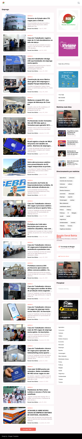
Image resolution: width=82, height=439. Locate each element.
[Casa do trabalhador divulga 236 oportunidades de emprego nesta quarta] (14, 63)
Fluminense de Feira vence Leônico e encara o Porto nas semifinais (39, 392)
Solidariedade (64, 222)
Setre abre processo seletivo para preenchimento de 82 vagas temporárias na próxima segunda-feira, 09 (39, 164)
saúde (68, 216)
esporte (70, 197)
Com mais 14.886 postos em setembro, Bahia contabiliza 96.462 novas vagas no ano (38, 371)
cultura (70, 184)
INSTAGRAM (62, 97)
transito (73, 222)
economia (62, 193)
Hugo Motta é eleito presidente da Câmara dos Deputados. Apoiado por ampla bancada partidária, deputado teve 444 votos (73, 132)
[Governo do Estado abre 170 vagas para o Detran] (14, 22)
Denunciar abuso (64, 256)
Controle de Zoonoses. (66, 181)
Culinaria (62, 184)
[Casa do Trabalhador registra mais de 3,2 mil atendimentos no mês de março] (14, 42)
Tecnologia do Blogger (67, 246)
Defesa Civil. (63, 187)
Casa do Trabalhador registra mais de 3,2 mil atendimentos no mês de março (40, 40)
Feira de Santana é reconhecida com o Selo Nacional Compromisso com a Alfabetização (72, 142)
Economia (61, 341)
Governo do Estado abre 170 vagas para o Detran (39, 19)
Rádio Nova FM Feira (64, 64)
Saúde (60, 370)
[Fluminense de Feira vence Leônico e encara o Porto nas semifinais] (14, 394)
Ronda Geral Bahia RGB (67, 236)
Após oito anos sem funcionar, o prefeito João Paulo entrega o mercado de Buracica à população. (73, 162)
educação (71, 193)
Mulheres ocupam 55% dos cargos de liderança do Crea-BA (39, 102)
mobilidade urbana (65, 206)
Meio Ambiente (64, 203)
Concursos (61, 330)
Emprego (62, 197)
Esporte (61, 350)
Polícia (62, 209)
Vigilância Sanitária (65, 229)
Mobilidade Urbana (64, 359)
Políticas (61, 365)
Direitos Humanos (65, 190)
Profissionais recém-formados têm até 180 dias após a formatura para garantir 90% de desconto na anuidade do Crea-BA (40, 123)
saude (61, 216)
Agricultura (63, 177)
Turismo (70, 225)
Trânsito (62, 225)
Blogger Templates (13, 436)
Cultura (60, 336)
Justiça (72, 200)
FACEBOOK (61, 100)
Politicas (62, 213)
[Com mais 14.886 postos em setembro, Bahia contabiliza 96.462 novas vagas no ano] (14, 374)
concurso (71, 177)
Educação (61, 344)
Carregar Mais (27, 429)
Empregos (61, 347)
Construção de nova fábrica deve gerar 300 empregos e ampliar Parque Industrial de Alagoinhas (39, 81)
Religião (74, 213)
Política (69, 209)
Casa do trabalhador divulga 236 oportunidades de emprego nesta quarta (40, 61)
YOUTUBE (61, 94)
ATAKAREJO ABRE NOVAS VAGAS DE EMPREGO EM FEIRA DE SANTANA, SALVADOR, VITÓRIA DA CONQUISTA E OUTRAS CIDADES (40, 413)
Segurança (61, 373)
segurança (63, 219)
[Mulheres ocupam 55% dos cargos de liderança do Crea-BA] (14, 105)
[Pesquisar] (78, 2)
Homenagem (63, 200)
